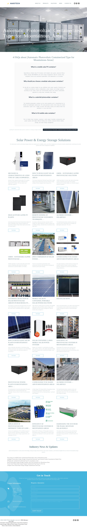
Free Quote (14, 188)
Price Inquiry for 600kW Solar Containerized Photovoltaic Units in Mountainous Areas (27, 457)
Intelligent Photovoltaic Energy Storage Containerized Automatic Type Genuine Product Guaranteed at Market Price (34, 459)
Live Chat (11, 521)
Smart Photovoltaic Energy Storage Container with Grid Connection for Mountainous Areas (28, 462)
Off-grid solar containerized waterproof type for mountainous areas (22, 460)
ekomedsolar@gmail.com (18, 501)
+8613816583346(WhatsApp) (19, 506)
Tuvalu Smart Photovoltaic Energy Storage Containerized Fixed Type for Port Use (26, 463)
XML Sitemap (24, 520)
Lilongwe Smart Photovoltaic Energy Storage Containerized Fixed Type (23, 465)
